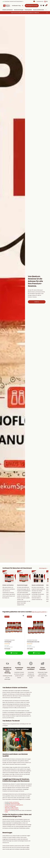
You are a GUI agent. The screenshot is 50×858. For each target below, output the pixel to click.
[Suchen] (23, 5)
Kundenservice (40, 1)
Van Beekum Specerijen (9, 640)
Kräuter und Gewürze (8, 9)
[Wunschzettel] (43, 5)
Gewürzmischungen (18, 9)
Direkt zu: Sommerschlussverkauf (36, 302)
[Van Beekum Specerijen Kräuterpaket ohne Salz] (36, 627)
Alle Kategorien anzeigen (32, 5)
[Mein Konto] (41, 5)
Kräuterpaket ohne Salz (33, 641)
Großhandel (15, 5)
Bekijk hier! (36, 12)
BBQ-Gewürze (15, 807)
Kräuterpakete (28, 9)
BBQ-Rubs (7, 807)
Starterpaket (7, 641)
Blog (19, 5)
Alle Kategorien (42, 568)
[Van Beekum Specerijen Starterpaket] (13, 627)
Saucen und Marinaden (38, 9)
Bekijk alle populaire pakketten (39, 612)
